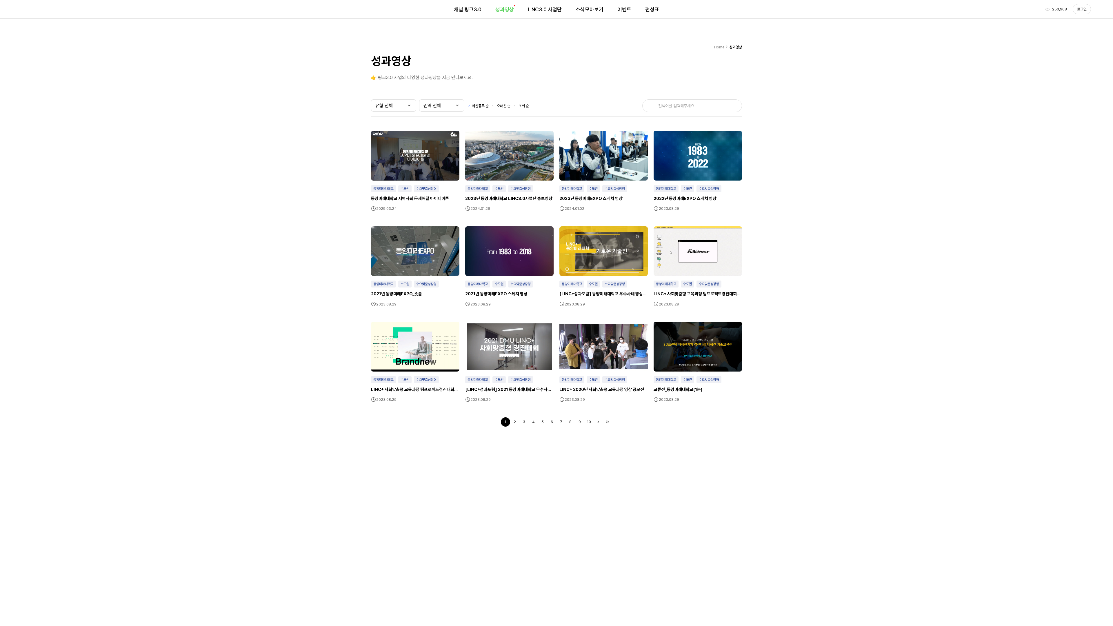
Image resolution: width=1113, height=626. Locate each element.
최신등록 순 (480, 106)
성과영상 (735, 47)
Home (721, 47)
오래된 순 (503, 106)
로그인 (1082, 9)
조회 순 (524, 106)
